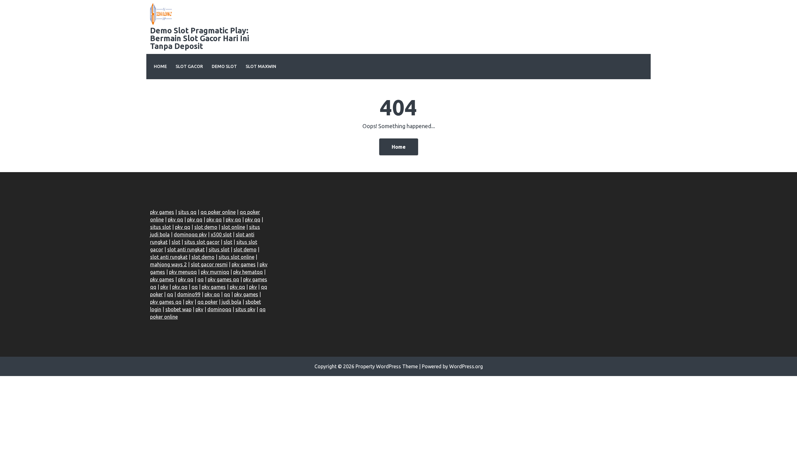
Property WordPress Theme (387, 366)
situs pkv (245, 309)
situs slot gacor (201, 242)
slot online (233, 227)
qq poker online (218, 212)
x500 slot (221, 234)
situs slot (160, 227)
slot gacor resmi (209, 264)
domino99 (188, 294)
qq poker (207, 302)
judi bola (231, 302)
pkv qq (175, 219)
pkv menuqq (183, 272)
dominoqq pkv (190, 234)
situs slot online (236, 257)
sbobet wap (178, 309)
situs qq (187, 212)
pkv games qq (223, 279)
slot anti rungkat (186, 249)
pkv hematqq (248, 272)
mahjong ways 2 (168, 264)
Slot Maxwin (261, 66)
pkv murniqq (215, 272)
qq (200, 279)
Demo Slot (224, 66)
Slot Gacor (189, 66)
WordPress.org (466, 366)
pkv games (162, 212)
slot (176, 242)
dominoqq (219, 309)
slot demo (205, 227)
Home (160, 66)
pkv (164, 287)
